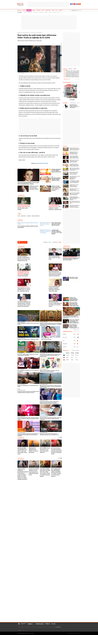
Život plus (29, 10)
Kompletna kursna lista (75, 350)
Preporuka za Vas (21, 195)
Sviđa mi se (46, 242)
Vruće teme (20, 219)
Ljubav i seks (30, 12)
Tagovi (19, 213)
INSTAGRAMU (40, 163)
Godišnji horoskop (73, 102)
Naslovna (19, 10)
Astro (43, 10)
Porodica (25, 12)
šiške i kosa (23, 215)
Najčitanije (70, 68)
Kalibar (54, 12)
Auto (56, 10)
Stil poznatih (41, 12)
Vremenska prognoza (67, 331)
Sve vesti (65, 146)
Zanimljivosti (48, 10)
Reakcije (74, 68)
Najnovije (65, 68)
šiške (19, 215)
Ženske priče (36, 12)
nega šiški (28, 215)
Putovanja (38, 10)
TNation (79, 633)
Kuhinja (33, 10)
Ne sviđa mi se (56, 242)
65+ (61, 12)
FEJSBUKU (46, 163)
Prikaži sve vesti (67, 79)
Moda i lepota (20, 12)
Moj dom (46, 12)
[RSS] (79, 146)
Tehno (53, 10)
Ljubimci (50, 12)
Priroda (58, 12)
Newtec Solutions (73, 633)
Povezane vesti (21, 437)
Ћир (78, 4)
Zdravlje (24, 10)
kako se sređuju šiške (35, 215)
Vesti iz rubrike (20, 458)
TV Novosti (60, 10)
